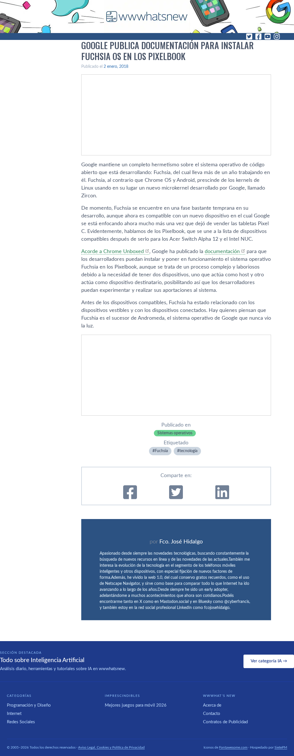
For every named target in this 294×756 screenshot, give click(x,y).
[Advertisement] (176, 115)
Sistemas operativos (174, 433)
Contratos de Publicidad (225, 722)
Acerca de (212, 705)
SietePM (280, 747)
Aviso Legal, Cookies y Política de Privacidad (111, 747)
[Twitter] (249, 36)
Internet (14, 713)
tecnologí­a (188, 451)
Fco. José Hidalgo (181, 542)
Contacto (211, 713)
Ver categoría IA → (269, 661)
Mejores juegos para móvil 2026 (136, 705)
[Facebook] (258, 36)
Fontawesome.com (233, 747)
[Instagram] (276, 36)
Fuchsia (161, 451)
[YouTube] (267, 36)
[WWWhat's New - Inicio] (147, 16)
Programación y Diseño (29, 705)
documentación (222, 251)
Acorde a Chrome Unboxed (112, 251)
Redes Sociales (21, 722)
